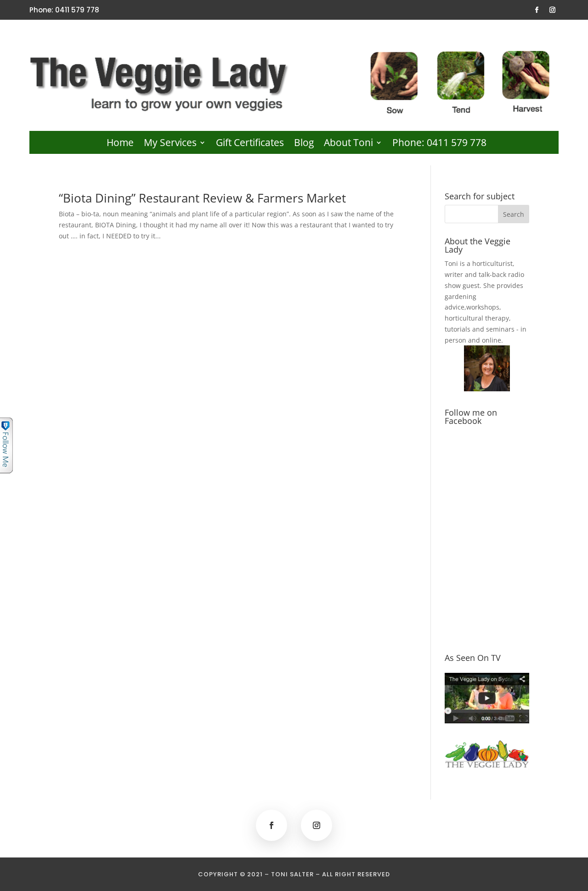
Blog (304, 144)
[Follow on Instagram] (553, 10)
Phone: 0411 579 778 (439, 144)
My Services (170, 144)
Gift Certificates (250, 144)
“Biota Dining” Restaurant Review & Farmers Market (202, 198)
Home (120, 144)
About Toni (348, 144)
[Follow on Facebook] (537, 10)
